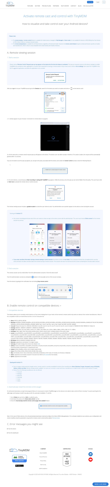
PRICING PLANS (46, 6)
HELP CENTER (65, 6)
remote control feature (70, 44)
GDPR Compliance (43, 468)
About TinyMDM (43, 453)
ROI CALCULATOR (88, 6)
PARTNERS (56, 6)
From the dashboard (13, 433)
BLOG (79, 6)
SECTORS (37, 6)
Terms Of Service (43, 456)
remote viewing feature (20, 44)
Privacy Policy (43, 460)
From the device (12, 428)
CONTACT (73, 6)
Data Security (43, 464)
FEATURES (30, 6)
